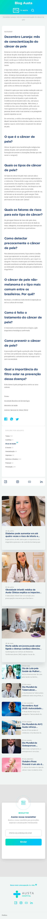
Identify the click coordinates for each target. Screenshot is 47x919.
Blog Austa (23, 3)
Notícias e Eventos (13, 459)
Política (4, 915)
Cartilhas (9, 440)
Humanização (11, 451)
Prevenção (10, 467)
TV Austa (24, 10)
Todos (9, 436)
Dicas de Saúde (11, 443)
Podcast (9, 463)
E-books (9, 447)
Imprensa (9, 455)
